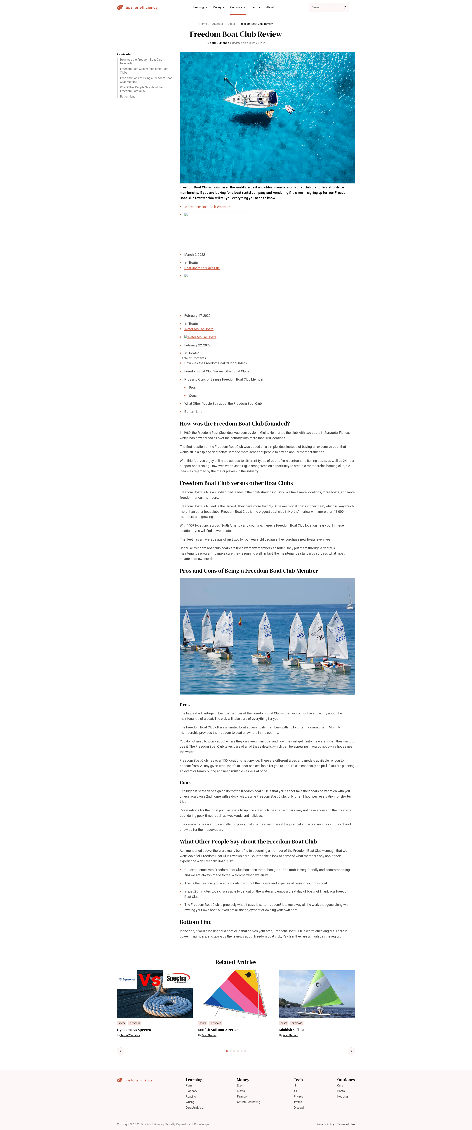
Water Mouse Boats (199, 329)
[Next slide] (351, 1051)
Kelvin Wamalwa (130, 1035)
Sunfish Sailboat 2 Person (219, 1029)
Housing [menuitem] (342, 1096)
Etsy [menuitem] (240, 1085)
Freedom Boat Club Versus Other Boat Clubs (216, 371)
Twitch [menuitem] (298, 1102)
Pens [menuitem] (189, 1085)
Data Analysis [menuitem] (194, 1107)
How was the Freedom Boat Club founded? (141, 61)
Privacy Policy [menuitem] (325, 1124)
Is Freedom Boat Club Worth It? (207, 206)
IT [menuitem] (295, 1085)
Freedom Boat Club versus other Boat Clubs (144, 70)
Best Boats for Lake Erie (202, 268)
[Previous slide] (120, 1051)
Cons (193, 395)
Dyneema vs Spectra (134, 1029)
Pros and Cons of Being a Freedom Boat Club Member (146, 80)
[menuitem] (267, 234)
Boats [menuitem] (341, 1091)
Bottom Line (128, 96)
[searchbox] (329, 7)
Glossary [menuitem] (191, 1091)
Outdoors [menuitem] (236, 7)
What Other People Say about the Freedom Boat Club (141, 89)
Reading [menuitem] (191, 1096)
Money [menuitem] (217, 7)
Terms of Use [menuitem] (346, 1124)
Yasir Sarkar (209, 1035)
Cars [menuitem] (340, 1085)
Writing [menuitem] (190, 1102)
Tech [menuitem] (254, 7)
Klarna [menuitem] (241, 1091)
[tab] (227, 1051)
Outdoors (217, 24)
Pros (192, 387)
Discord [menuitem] (299, 1107)
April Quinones (219, 43)
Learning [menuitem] (198, 7)
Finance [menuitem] (242, 1096)
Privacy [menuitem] (298, 1096)
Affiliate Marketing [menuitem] (248, 1102)
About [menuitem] (270, 7)
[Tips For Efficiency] (137, 7)
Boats (231, 24)
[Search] (345, 7)
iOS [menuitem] (296, 1091)
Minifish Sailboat (292, 1029)
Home (203, 24)
